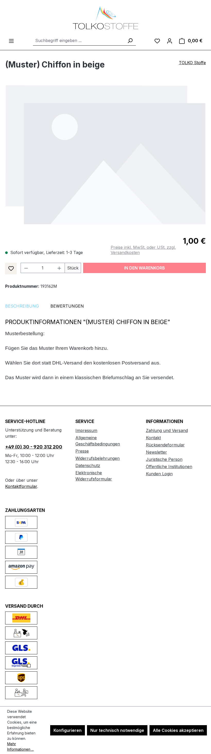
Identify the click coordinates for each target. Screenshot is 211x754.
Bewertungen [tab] (67, 306)
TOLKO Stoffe (192, 62)
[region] (105, 154)
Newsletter (156, 452)
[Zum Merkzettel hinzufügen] (11, 268)
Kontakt (153, 437)
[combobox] (78, 41)
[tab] (22, 306)
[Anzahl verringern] (26, 268)
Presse (82, 451)
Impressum (86, 430)
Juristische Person (164, 459)
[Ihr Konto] (169, 41)
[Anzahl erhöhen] (59, 268)
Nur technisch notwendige (117, 730)
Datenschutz (87, 465)
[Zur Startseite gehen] (105, 17)
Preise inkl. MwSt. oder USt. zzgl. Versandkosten (143, 250)
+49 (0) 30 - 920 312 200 (33, 447)
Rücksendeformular (165, 444)
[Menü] (11, 41)
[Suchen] (130, 41)
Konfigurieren (68, 730)
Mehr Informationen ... (20, 746)
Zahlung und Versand (167, 430)
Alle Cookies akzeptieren (178, 730)
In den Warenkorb (144, 267)
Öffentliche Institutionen (169, 466)
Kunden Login (159, 473)
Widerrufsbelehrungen (97, 458)
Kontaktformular (21, 486)
